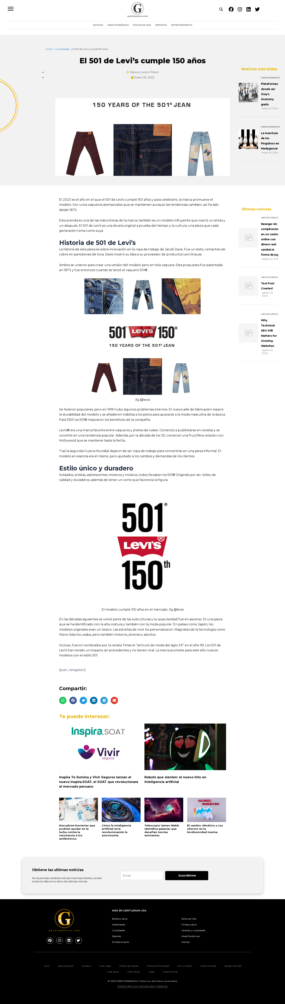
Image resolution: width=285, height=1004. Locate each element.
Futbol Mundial (208, 966)
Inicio (46, 966)
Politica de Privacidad (158, 966)
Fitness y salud (189, 924)
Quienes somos (65, 966)
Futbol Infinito (170, 971)
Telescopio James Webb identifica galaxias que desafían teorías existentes (161, 830)
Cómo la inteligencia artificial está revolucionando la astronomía (116, 830)
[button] (62, 700)
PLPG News (134, 971)
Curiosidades (118, 930)
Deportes (161, 25)
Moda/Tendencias (118, 25)
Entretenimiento (181, 25)
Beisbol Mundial (233, 966)
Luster (151, 971)
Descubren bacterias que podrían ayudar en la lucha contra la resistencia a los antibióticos (77, 832)
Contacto (86, 966)
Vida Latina (113, 971)
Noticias (98, 25)
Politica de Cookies (128, 966)
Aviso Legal (105, 966)
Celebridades (118, 924)
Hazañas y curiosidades (193, 930)
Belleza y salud (119, 918)
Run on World (185, 966)
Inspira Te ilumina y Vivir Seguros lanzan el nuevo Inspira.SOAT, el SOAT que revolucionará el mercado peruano (98, 781)
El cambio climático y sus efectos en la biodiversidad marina (205, 829)
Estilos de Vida (142, 25)
